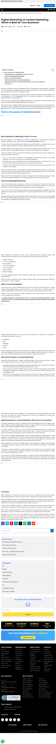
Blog (38, 5)
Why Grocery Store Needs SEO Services (12, 542)
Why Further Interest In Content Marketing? (17, 80)
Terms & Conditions (6, 665)
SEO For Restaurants (28, 681)
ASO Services (18, 655)
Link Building (18, 659)
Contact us (4, 714)
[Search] (52, 530)
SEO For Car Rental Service (45, 693)
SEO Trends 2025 (48, 657)
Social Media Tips (48, 659)
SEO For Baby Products (44, 695)
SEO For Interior (42, 681)
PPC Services (18, 653)
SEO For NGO (42, 689)
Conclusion (8, 84)
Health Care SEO (27, 679)
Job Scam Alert (43, 725)
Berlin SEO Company (35, 666)
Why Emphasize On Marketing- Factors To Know (19, 74)
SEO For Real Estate (27, 689)
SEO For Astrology (27, 687)
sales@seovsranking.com (10, 709)
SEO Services (18, 649)
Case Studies (12, 725)
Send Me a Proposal (28, 637)
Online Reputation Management (10, 582)
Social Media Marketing (8, 588)
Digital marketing (5, 190)
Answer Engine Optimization (9, 545)
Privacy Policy (4, 663)
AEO (3, 566)
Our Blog (46, 649)
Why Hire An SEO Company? (9, 554)
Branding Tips (47, 653)
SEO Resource (47, 651)
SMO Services (18, 651)
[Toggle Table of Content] (51, 70)
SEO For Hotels (26, 693)
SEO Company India (35, 649)
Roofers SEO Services (44, 687)
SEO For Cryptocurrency (45, 697)
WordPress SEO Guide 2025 (9, 548)
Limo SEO (41, 679)
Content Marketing (7, 572)
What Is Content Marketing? (13, 78)
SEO (3, 585)
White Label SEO (5, 651)
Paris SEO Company (35, 670)
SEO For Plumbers (43, 691)
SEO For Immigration (28, 685)
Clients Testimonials (6, 661)
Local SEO (17, 657)
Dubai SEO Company (35, 668)
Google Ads (5, 578)
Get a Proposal (49, 5)
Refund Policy (4, 667)
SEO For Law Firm (27, 683)
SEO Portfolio (27, 725)
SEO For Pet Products (28, 697)
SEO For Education (27, 695)
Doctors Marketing (43, 683)
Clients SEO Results (6, 659)
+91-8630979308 (17, 707)
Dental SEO (25, 691)
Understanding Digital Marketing (14, 76)
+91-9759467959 (8, 707)
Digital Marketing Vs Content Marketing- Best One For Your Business (25, 82)
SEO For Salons (42, 685)
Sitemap (17, 714)
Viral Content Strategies (8, 591)
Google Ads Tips (48, 655)
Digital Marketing (6, 575)
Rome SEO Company (35, 661)
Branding (4, 569)
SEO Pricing (18, 665)
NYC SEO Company (35, 651)
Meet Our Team (5, 657)
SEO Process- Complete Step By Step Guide (13, 551)
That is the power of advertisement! (13, 72)
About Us (32, 5)
